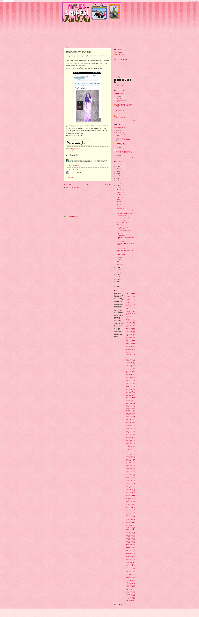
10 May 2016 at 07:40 (74, 165)
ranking (127, 533)
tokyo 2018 (133, 580)
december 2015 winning (130, 371)
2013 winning (130, 293)
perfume (133, 522)
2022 (117, 173)
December (119, 190)
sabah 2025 (129, 550)
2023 (117, 171)
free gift (133, 402)
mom (130, 489)
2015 (117, 267)
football (127, 399)
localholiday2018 (129, 457)
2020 (117, 178)
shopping (133, 564)
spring (127, 571)
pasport (133, 521)
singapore (133, 565)
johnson (133, 433)
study (134, 573)
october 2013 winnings (130, 509)
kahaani (133, 445)
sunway (134, 574)
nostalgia (133, 495)
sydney (127, 577)
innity (131, 424)
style (127, 574)
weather (129, 595)
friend (133, 403)
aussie (131, 334)
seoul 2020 (128, 555)
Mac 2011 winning (130, 461)
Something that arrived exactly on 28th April (125, 238)
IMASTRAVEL (128, 422)
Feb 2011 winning (130, 388)
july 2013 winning (129, 437)
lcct (132, 451)
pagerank (127, 516)
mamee (127, 468)
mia (134, 484)
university (133, 588)
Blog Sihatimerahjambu (121, 133)
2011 (117, 277)
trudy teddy (132, 585)
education (128, 380)
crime (134, 359)
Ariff (134, 326)
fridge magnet (129, 403)
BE (126, 339)
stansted (130, 571)
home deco (129, 418)
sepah (132, 555)
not (126, 497)
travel (133, 583)
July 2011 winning (130, 434)
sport (134, 570)
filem (130, 395)
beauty (129, 339)
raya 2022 (133, 541)
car (126, 348)
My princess (118, 112)
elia (134, 380)
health (127, 415)
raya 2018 (133, 538)
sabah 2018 (132, 548)
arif (130, 326)
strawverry (130, 573)
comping (128, 352)
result (134, 547)
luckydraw (128, 460)
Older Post (108, 184)
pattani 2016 (128, 522)
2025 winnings (130, 308)
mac (132, 460)
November (119, 192)
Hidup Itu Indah (120, 93)
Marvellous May (120, 208)
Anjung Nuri (132, 317)
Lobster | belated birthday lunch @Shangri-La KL (124, 227)
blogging (128, 343)
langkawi (128, 451)
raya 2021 (128, 541)
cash (134, 348)
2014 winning (129, 295)
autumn (134, 334)
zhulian (131, 600)
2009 (117, 281)
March (118, 259)
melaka (133, 483)
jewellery (128, 433)
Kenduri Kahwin (119, 95)
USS (127, 589)
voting (133, 592)
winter (127, 598)
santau (134, 550)
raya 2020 (133, 539)
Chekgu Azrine (72, 170)
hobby (127, 416)
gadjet (127, 405)
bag (127, 337)
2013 (117, 272)
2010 (117, 279)
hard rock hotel (129, 413)
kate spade (133, 446)
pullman (130, 532)
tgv (134, 579)
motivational (128, 491)
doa (134, 377)
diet (127, 375)
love (134, 459)
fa (130, 384)
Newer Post (67, 184)
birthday (128, 342)
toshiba (127, 583)
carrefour (130, 348)
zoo (133, 600)
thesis (127, 580)
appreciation (128, 320)
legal (134, 451)
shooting (127, 564)
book (132, 343)
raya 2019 (128, 539)
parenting (133, 519)
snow (130, 570)
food (133, 397)
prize (133, 529)
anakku (127, 317)
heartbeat (133, 414)
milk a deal (130, 486)
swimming (128, 576)
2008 (117, 284)
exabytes (133, 383)
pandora (133, 516)
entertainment (129, 382)
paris (127, 521)
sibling (127, 565)
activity (133, 311)
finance (133, 395)
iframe (134, 420)
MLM (127, 489)
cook (131, 356)
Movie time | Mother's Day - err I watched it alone (126, 244)
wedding (133, 595)
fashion (74, 150)
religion (128, 547)
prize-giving (128, 530)
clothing (71, 150)
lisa (131, 456)
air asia (131, 314)
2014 (117, 269)
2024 (117, 168)
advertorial (128, 313)
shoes (134, 562)
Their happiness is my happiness (124, 230)
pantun (134, 518)
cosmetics (128, 357)
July (118, 202)
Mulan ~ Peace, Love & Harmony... (124, 104)
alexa (134, 314)
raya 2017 (128, 538)
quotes (133, 532)
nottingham (130, 497)
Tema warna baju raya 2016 (123, 241)
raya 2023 (128, 542)
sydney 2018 (132, 577)
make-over (133, 466)
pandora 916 (129, 518)
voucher (128, 594)
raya (78, 150)
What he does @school (122, 222)
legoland (128, 453)
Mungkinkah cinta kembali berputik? (125, 211)
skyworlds (128, 568)
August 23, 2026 (119, 129)
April (118, 257)
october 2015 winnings (130, 512)
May (118, 206)
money (133, 489)
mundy (127, 492)
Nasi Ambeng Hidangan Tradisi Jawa (123, 134)
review (127, 548)
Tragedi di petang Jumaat (122, 233)
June (118, 204)
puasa (127, 532)
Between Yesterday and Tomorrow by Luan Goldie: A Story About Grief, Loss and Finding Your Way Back (124, 153)
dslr (127, 378)
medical (133, 481)
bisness (134, 341)
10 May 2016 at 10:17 (74, 174)
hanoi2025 (133, 411)
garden (127, 406)
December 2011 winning (130, 367)
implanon (133, 422)
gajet (130, 405)
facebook (133, 384)
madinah (127, 465)
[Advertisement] (99, 33)
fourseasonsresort (129, 400)
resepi (132, 547)
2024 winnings (132, 307)
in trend (127, 424)
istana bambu (128, 425)
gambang (133, 405)
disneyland (131, 377)
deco (127, 374)
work (134, 598)
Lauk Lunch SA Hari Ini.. (121, 100)
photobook (128, 524)
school (130, 552)
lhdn (131, 453)
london (127, 459)
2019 (117, 180)
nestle (134, 494)
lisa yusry (133, 456)
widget (130, 597)
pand (130, 516)
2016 (117, 187)
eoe (134, 381)
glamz (134, 410)
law (131, 451)
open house (128, 515)
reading (131, 544)
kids (134, 448)
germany (133, 408)
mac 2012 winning (130, 462)
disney (129, 375)
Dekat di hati (119, 224)
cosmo (134, 357)
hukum (133, 419)
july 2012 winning (130, 436)
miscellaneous (129, 488)
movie (133, 491)
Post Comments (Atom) (75, 187)
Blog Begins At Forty (120, 127)
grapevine (128, 411)
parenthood (128, 519)
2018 (117, 183)
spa (132, 570)
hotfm (127, 419)
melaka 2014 (128, 484)
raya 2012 (133, 533)
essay (127, 383)
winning (133, 597)
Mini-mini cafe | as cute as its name (124, 217)
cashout (127, 349)
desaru (134, 374)
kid (131, 448)
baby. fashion (132, 335)
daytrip (127, 363)
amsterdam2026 (129, 316)
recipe (134, 544)
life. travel (129, 454)
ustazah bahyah (132, 591)
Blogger (106, 614)
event (130, 383)
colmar (134, 351)
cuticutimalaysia (130, 362)
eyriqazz (127, 384)
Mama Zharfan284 (120, 54)
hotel (134, 418)
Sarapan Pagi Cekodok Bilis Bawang (123, 139)
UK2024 (133, 586)
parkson (130, 521)
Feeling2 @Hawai (121, 235)
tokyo (129, 580)
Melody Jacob (119, 150)
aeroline (133, 313)
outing (134, 515)
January (119, 264)
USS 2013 (131, 589)
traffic (130, 583)
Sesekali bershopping (120, 117)
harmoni (133, 413)
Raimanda (71, 158)
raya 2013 (128, 535)
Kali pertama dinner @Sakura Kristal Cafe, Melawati (125, 247)
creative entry (129, 359)
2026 (117, 164)
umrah (127, 588)
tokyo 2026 (128, 582)
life (134, 453)
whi (126, 597)
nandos (130, 494)
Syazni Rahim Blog (120, 143)
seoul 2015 (132, 553)
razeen (127, 544)
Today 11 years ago (121, 220)
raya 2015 (128, 536)
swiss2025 (133, 576)
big (134, 338)
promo (134, 530)
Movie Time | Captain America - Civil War (125, 251)
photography (129, 525)
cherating (131, 349)
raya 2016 (81, 150)
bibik (132, 338)
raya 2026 (133, 542)
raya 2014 (133, 535)
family (127, 386)
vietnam (127, 592)
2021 (117, 176)
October (119, 194)
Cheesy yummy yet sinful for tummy (125, 213)
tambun (127, 579)
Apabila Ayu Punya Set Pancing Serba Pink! (124, 145)
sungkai (130, 574)
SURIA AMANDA (120, 99)
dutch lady (132, 378)
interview (133, 424)
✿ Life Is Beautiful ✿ (121, 111)
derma (130, 374)
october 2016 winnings (130, 513)
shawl (131, 562)
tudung (127, 586)
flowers (128, 397)
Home (88, 184)
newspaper (128, 495)
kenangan (128, 448)
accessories (129, 311)
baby (127, 335)
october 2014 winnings (130, 510)
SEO (129, 553)
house (130, 419)
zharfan (128, 600)
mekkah (127, 483)
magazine (132, 465)
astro (130, 328)
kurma (131, 449)
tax (130, 579)
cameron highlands (130, 346)
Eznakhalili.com (119, 116)
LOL (134, 457)
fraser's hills (128, 402)
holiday (133, 416)
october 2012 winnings (130, 506)
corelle (134, 356)
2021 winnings (132, 304)
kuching (127, 449)
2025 (117, 166)
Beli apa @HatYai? (121, 254)
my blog (131, 492)
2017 (117, 185)
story (127, 573)
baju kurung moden (131, 337)
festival (127, 395)
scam (127, 552)
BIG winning (130, 340)
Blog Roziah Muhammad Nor (123, 138)
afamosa (127, 314)
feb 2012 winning (130, 390)
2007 (117, 286)
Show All (133, 120)
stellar (134, 571)
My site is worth (119, 84)
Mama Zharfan (119, 52)
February (119, 262)
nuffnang (128, 504)
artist (127, 328)
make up (128, 466)
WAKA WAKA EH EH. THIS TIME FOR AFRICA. (124, 106)
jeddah (134, 431)
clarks (134, 349)
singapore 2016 (130, 567)
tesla (132, 579)
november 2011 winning (130, 502)
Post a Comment (71, 177)
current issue (130, 360)
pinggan (133, 527)
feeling (134, 392)
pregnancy (128, 529)
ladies (134, 449)
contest (128, 354)
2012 (117, 274)
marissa (131, 472)
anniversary (128, 319)
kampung (128, 446)
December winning (130, 372)
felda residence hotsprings (130, 394)
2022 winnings (129, 305)
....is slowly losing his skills (122, 215)
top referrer (133, 582)
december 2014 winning (130, 369)
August (119, 199)
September (119, 197)
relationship (128, 546)
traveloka (127, 585)
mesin (132, 484)
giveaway (129, 410)
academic (128, 310)
